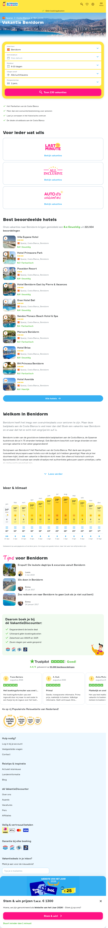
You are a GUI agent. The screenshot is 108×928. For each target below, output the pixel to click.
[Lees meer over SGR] (13, 649)
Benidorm (38, 18)
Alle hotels (51, 398)
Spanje (9, 18)
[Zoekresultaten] (81, 4)
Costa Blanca (23, 18)
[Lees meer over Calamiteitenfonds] (19, 847)
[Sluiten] (101, 901)
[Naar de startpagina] (10, 4)
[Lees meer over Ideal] (19, 649)
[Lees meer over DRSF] (25, 649)
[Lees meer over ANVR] (8, 649)
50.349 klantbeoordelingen (62, 667)
